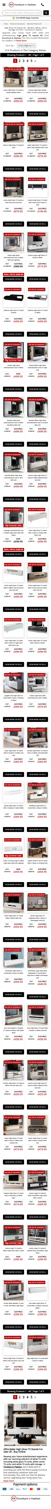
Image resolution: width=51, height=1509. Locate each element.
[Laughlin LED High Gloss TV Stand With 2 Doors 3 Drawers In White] (13, 682)
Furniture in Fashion (13, 1467)
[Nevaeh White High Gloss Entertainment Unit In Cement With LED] (37, 407)
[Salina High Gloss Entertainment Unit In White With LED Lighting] (13, 242)
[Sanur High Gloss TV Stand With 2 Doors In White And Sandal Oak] (13, 1125)
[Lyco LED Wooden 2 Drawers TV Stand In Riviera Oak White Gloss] (13, 1014)
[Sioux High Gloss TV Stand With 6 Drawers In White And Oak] (13, 737)
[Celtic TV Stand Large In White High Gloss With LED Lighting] (13, 847)
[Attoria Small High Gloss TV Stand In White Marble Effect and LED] (37, 1070)
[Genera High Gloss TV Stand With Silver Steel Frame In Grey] (37, 186)
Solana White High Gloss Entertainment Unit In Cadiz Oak (37, 367)
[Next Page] (36, 61)
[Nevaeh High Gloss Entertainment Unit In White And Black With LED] (13, 407)
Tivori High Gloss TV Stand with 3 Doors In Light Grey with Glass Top (14, 643)
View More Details (13, 114)
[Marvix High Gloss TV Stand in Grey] (13, 131)
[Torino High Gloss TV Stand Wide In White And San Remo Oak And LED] (13, 572)
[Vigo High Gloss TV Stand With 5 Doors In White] (37, 1345)
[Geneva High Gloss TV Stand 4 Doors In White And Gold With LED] (37, 737)
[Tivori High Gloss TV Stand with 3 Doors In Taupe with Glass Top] (37, 517)
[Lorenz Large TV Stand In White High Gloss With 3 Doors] (13, 1235)
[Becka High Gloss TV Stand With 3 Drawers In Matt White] (13, 792)
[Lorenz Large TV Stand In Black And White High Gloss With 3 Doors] (37, 1180)
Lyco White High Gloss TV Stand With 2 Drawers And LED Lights (37, 1305)
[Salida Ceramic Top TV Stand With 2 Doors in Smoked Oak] (37, 847)
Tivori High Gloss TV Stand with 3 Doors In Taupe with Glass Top (37, 532)
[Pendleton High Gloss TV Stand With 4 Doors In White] (37, 792)
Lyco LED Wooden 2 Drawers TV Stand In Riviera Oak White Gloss (13, 1030)
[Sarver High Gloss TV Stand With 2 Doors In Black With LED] (37, 1125)
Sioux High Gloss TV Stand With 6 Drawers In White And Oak (13, 753)
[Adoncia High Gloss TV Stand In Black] (13, 297)
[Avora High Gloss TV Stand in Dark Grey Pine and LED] (13, 186)
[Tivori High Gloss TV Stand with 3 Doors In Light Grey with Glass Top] (13, 627)
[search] (46, 12)
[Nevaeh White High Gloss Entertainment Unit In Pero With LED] (13, 462)
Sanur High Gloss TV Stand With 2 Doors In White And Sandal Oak (13, 1140)
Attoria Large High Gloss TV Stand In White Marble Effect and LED (37, 477)
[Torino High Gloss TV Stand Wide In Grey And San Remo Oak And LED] (37, 572)
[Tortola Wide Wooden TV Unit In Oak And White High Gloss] (13, 1290)
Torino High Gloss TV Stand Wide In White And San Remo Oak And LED (14, 587)
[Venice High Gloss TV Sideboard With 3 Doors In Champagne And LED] (37, 902)
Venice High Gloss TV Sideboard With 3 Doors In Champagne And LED (37, 918)
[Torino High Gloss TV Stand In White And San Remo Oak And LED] (13, 1345)
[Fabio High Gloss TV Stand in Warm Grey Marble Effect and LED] (37, 131)
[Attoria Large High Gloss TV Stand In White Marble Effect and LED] (37, 462)
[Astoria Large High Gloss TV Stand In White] (37, 242)
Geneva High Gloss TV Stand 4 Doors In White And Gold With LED (37, 753)
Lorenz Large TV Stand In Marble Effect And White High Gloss (37, 1250)
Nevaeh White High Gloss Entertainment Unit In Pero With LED (13, 477)
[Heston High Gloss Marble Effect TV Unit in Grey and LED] (37, 76)
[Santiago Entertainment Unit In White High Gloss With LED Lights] (13, 517)
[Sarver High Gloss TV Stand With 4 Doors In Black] (37, 627)
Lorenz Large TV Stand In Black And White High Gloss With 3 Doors (37, 1195)
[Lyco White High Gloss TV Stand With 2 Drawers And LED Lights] (37, 1290)
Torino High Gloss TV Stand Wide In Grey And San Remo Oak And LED (37, 587)
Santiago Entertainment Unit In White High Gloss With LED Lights (14, 532)
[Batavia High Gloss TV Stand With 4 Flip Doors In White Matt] (13, 1180)
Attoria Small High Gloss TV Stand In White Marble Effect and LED (37, 1085)
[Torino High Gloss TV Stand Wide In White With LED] (13, 902)
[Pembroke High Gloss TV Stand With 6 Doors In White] (13, 957)
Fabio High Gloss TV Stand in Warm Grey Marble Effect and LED (37, 147)
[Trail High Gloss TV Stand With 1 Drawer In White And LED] (37, 1014)
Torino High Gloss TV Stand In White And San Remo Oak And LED (13, 1360)
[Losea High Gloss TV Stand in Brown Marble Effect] (13, 76)
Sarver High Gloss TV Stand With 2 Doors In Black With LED (37, 1140)
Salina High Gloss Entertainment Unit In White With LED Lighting (13, 257)
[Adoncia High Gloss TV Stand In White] (37, 297)
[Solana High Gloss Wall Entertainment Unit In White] (37, 682)
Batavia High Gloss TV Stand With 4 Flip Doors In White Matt (13, 1195)
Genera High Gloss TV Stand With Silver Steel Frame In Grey (37, 202)
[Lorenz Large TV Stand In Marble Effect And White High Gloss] (37, 1235)
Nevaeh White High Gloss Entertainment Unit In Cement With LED (37, 422)
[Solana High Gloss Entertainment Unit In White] (13, 352)
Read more (9, 1481)
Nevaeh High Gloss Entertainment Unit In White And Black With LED (13, 422)
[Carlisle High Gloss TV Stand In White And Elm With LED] (13, 1070)
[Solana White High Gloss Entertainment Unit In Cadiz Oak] (37, 352)
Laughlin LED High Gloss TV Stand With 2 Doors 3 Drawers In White (13, 698)
